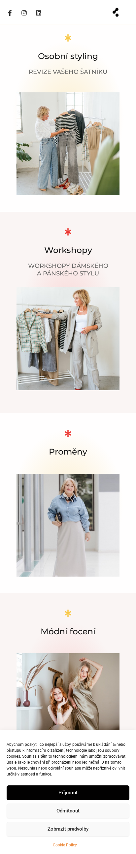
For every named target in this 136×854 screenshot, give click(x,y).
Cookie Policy (65, 845)
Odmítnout (68, 811)
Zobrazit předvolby (68, 829)
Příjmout (68, 793)
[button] (115, 12)
